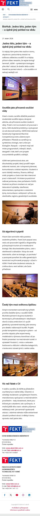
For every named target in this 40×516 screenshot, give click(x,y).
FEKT (4, 14)
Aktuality (6, 17)
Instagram (23, 495)
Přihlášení (3, 9)
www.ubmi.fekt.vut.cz (14, 448)
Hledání (8, 9)
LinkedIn (29, 495)
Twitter (10, 495)
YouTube (16, 495)
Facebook (4, 495)
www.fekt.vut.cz (12, 484)
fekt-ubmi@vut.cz (14, 450)
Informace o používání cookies (20, 510)
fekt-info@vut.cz (13, 486)
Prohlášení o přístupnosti (20, 508)
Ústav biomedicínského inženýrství (18, 14)
